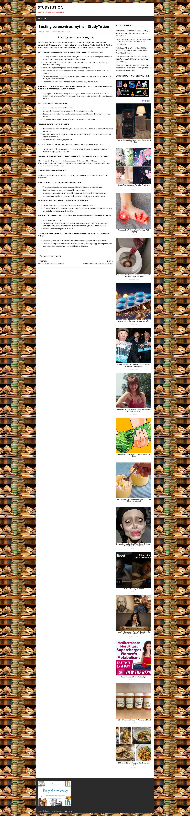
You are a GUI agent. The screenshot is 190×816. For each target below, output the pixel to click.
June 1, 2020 (45, 32)
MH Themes (68, 811)
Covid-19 (63, 32)
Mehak (54, 32)
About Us (42, 18)
